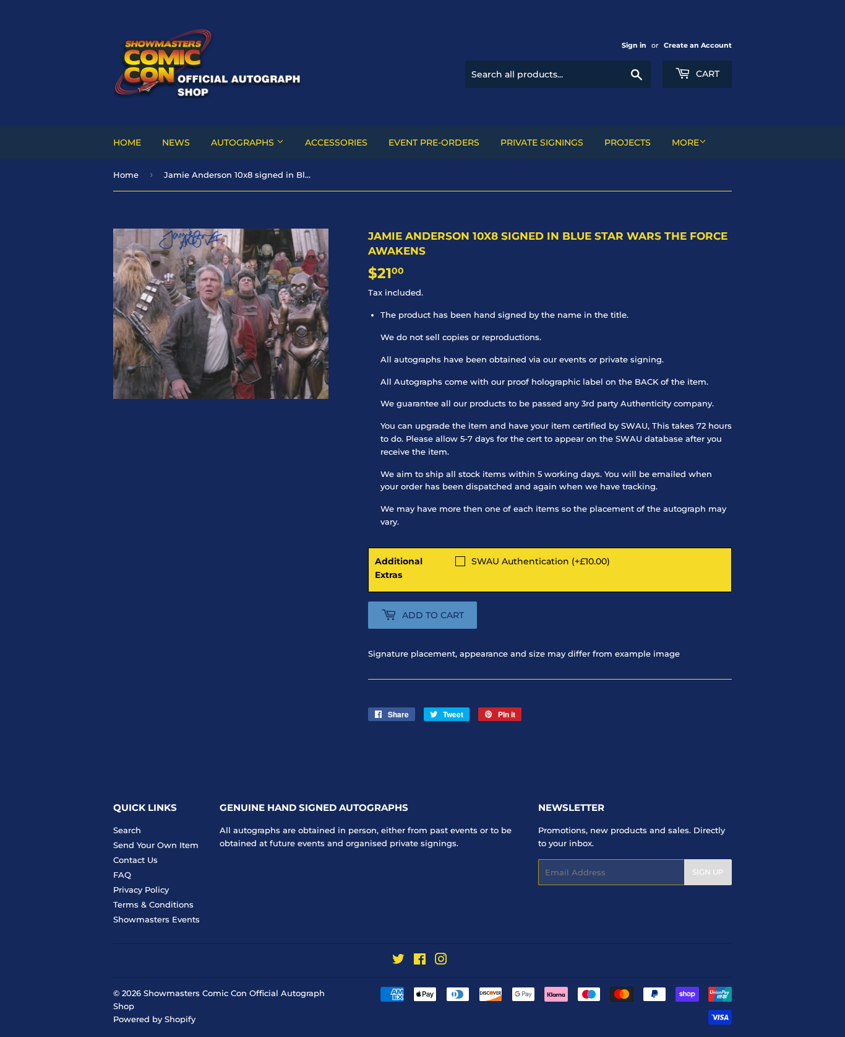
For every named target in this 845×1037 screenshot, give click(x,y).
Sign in (634, 45)
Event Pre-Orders (433, 142)
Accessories (336, 142)
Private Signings (541, 142)
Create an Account (698, 45)
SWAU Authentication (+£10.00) (540, 561)
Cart (706, 73)
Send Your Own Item (156, 845)
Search (127, 830)
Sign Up (708, 872)
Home (127, 142)
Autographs (244, 142)
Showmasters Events (156, 919)
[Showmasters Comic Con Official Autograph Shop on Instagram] (441, 961)
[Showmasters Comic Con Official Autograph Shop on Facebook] (419, 961)
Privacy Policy (141, 890)
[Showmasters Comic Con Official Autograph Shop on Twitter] (398, 961)
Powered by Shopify (154, 1019)
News (176, 142)
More (685, 142)
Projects (627, 142)
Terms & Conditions (153, 904)
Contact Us (135, 860)
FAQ (122, 875)
